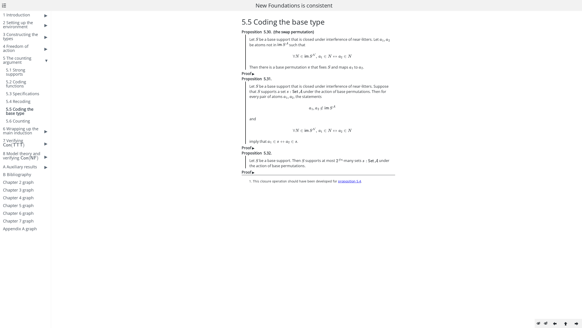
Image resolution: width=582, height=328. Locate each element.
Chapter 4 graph (18, 197)
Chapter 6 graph (18, 213)
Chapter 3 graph (18, 190)
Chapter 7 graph (18, 221)
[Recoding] (554, 323)
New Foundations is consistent (294, 5)
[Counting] (576, 323)
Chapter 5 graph (18, 205)
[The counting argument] (565, 323)
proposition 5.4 (349, 181)
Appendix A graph (20, 228)
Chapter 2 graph (18, 182)
